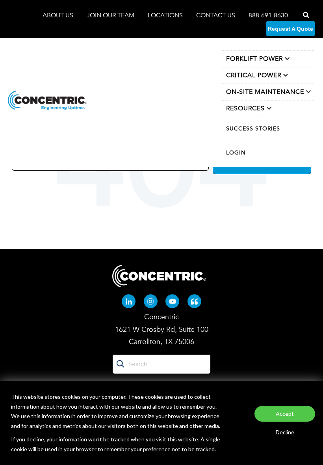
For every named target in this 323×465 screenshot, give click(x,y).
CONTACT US (215, 15)
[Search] (305, 15)
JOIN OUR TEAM (111, 15)
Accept (285, 413)
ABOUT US (59, 15)
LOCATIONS (166, 15)
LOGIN (236, 152)
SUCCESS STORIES (253, 128)
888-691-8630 (268, 15)
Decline (285, 432)
